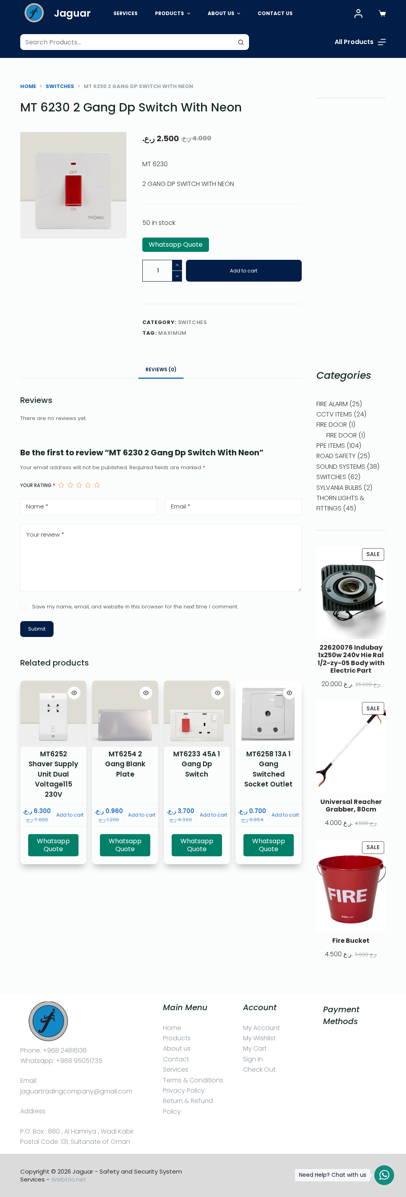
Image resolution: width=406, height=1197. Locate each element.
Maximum (172, 333)
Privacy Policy (184, 1090)
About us (177, 1048)
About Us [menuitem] (221, 13)
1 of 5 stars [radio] (61, 485)
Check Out (259, 1069)
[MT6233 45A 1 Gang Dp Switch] (197, 714)
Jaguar (72, 13)
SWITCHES (192, 322)
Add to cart (243, 270)
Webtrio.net (68, 1179)
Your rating (37, 485)
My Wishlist (259, 1038)
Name (37, 506)
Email (180, 506)
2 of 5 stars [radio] (70, 485)
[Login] (358, 13)
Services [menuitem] (125, 13)
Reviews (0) (161, 369)
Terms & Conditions (193, 1080)
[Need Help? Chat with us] (384, 1175)
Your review (45, 534)
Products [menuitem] (169, 13)
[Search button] (241, 42)
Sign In (253, 1059)
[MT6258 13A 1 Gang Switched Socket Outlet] (269, 714)
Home (172, 1027)
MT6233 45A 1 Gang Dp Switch (196, 764)
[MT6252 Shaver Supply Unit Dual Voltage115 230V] (53, 714)
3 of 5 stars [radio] (79, 485)
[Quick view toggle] (74, 693)
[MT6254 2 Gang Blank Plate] (125, 714)
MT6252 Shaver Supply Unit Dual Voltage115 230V (53, 774)
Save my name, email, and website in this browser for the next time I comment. (135, 606)
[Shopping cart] (382, 13)
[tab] (161, 369)
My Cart (255, 1048)
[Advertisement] (351, 233)
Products (177, 1038)
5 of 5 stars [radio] (97, 485)
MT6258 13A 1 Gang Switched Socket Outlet (268, 769)
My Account (261, 1027)
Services (175, 1069)
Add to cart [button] (70, 814)
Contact (176, 1059)
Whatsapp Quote (176, 244)
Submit (37, 628)
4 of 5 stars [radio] (87, 485)
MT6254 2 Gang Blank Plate (125, 764)
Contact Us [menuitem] (275, 13)
